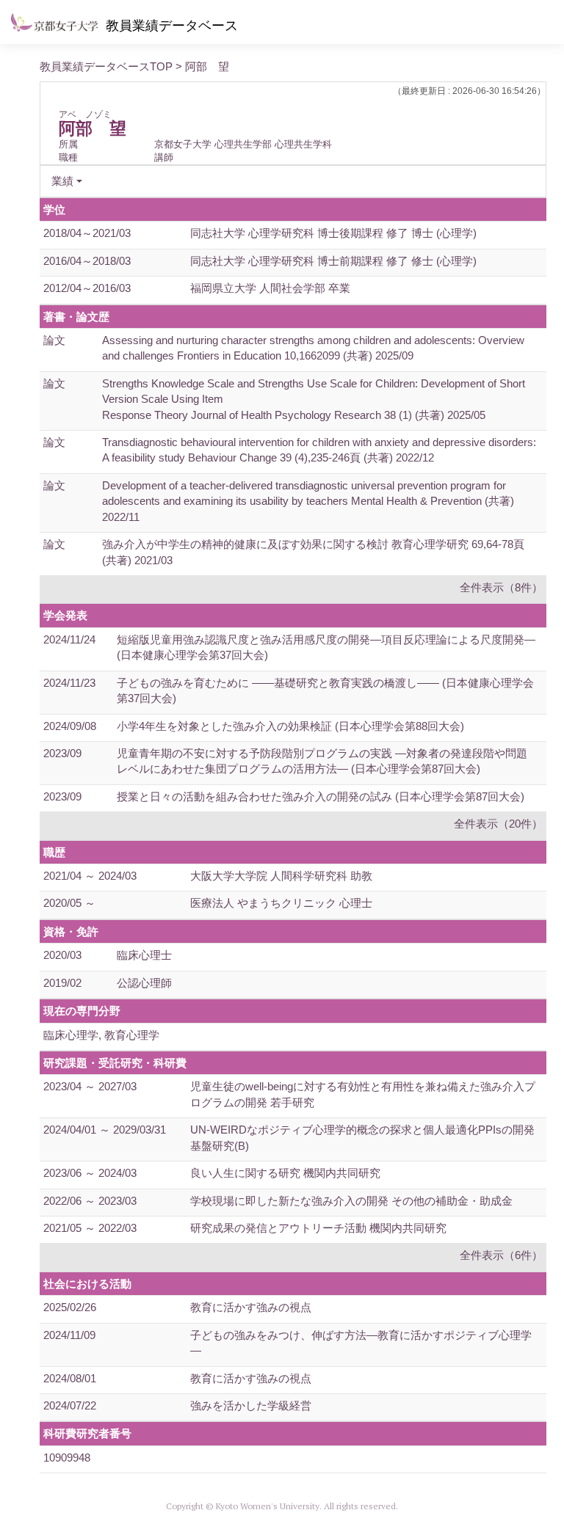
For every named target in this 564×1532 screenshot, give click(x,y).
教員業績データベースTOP (106, 66)
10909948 (66, 1457)
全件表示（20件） (498, 823)
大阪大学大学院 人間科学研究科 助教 (281, 875)
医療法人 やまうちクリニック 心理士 (281, 903)
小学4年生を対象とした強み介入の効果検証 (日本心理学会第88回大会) (290, 726)
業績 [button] (62, 181)
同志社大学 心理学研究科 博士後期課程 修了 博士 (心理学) (333, 233)
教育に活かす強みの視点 (250, 1307)
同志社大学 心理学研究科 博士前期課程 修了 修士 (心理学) (333, 261)
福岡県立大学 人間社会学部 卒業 (270, 288)
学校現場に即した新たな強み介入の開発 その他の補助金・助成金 (351, 1200)
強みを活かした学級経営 (250, 1405)
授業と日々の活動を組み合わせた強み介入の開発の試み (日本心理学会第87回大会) (320, 796)
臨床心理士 (144, 955)
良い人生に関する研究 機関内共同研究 (285, 1173)
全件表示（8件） (501, 587)
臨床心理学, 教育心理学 (101, 1035)
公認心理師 (144, 983)
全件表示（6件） (501, 1255)
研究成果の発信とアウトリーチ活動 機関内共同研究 (318, 1228)
